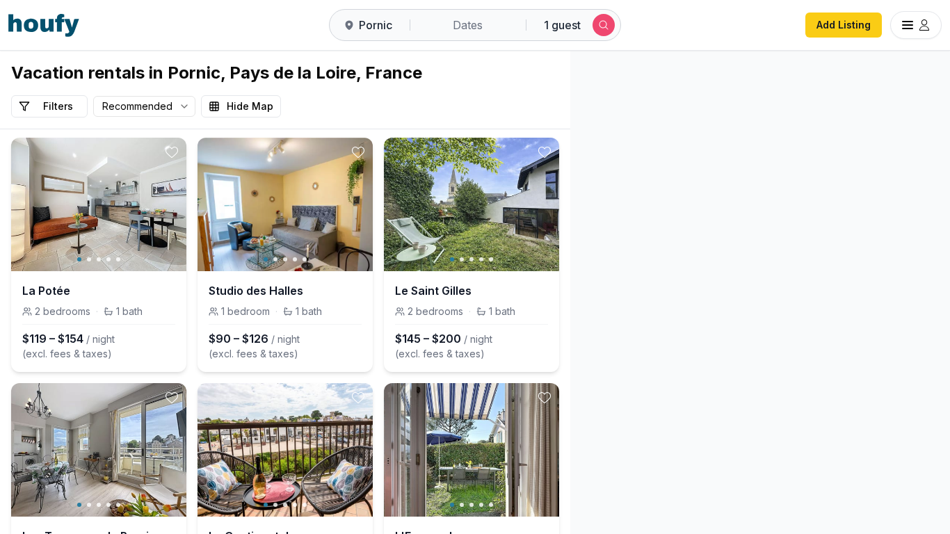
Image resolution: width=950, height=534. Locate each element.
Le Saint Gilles (433, 291)
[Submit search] (604, 25)
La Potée (46, 291)
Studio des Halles (256, 291)
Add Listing (843, 25)
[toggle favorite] (172, 152)
